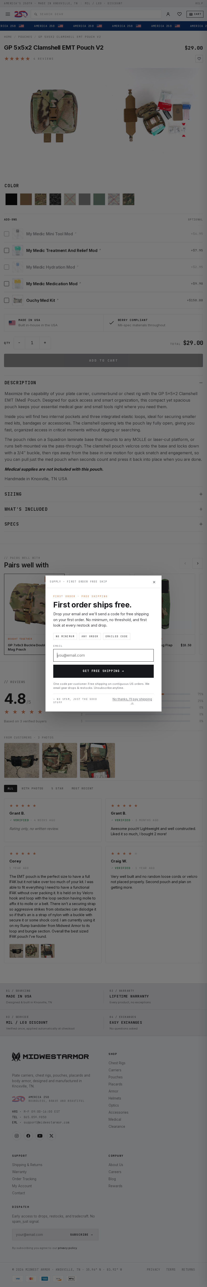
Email (58, 646)
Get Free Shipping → (103, 671)
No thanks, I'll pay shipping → (132, 700)
